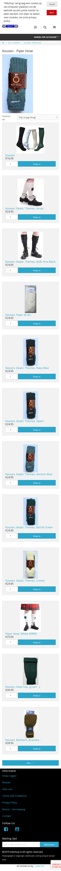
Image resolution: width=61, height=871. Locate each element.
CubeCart (39, 866)
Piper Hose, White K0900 (21, 633)
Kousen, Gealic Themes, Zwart (24, 421)
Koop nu (36, 164)
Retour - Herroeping (13, 809)
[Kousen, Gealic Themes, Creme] (30, 564)
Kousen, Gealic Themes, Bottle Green (29, 527)
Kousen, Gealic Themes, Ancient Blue (28, 474)
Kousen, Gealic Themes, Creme (25, 580)
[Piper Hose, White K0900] (30, 617)
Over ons (7, 789)
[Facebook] (6, 830)
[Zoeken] (45, 27)
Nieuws (6, 782)
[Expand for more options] (35, 27)
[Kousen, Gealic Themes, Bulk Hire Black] (30, 245)
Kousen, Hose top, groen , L (23, 687)
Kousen (10, 155)
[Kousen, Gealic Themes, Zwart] (30, 405)
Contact (6, 816)
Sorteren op (6, 118)
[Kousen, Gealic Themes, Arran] (30, 192)
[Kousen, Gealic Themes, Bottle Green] (30, 511)
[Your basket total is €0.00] (54, 27)
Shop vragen (9, 775)
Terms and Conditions (14, 795)
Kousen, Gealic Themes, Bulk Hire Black (30, 261)
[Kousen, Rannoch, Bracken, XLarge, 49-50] (30, 723)
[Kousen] (30, 139)
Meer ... (30, 763)
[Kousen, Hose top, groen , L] (30, 670)
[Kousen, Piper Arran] (30, 298)
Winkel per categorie (45, 37)
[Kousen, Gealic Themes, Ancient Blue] (30, 458)
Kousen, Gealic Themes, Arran (24, 208)
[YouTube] (17, 830)
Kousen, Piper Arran (18, 315)
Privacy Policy (9, 802)
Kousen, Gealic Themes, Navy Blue (27, 368)
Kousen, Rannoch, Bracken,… (23, 740)
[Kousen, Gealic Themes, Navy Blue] (30, 351)
